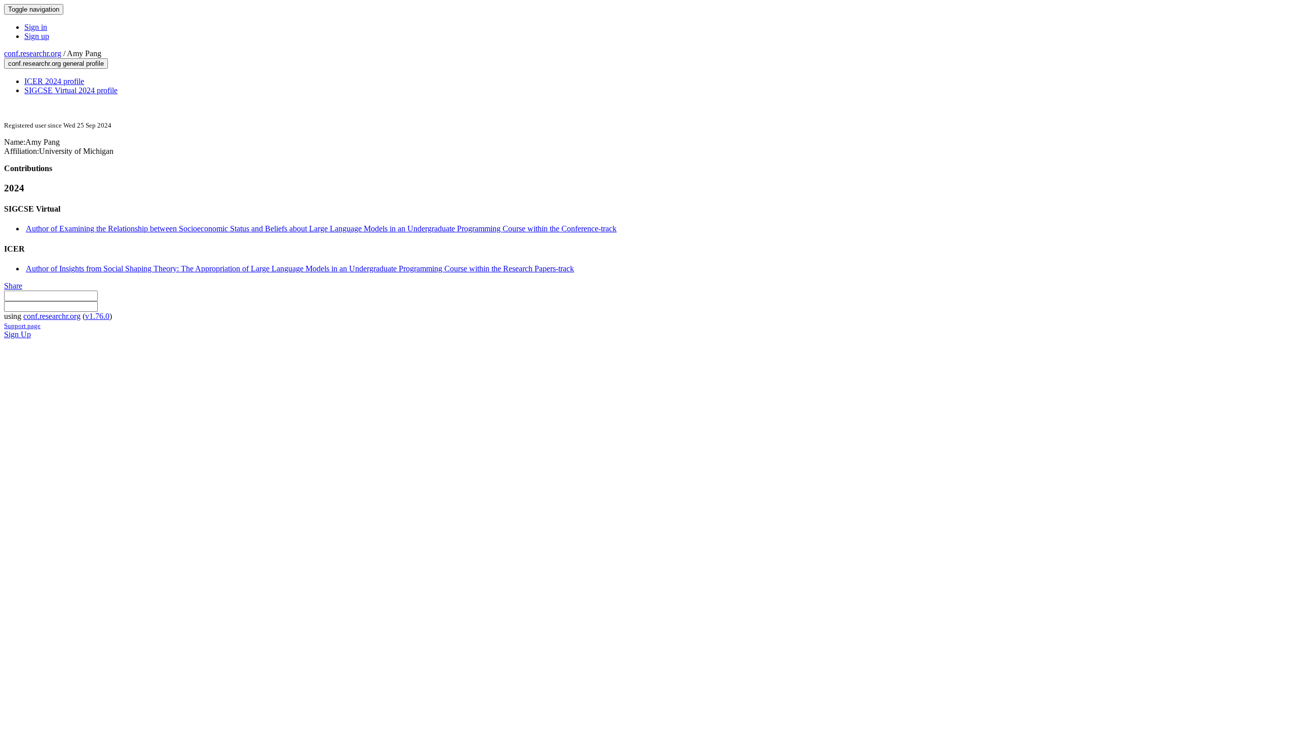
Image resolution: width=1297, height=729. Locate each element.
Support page (22, 326)
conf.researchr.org (32, 53)
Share (13, 285)
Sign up (36, 36)
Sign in (35, 27)
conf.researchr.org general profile (56, 63)
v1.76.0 (97, 316)
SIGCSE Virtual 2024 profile (71, 90)
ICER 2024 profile (54, 81)
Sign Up (17, 334)
